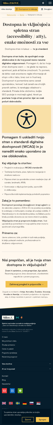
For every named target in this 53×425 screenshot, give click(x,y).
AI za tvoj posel (8, 369)
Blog (4, 380)
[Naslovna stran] (11, 3)
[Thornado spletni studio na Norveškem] (22, 318)
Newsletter (6, 384)
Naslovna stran (11, 15)
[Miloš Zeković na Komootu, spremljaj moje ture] (20, 390)
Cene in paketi (8, 349)
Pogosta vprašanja (9, 353)
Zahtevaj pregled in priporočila (25, 284)
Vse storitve (7, 364)
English (4, 403)
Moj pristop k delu (9, 341)
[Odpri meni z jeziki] (43, 3)
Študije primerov (8, 345)
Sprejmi (42, 419)
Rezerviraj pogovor (9, 357)
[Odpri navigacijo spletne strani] (50, 3)
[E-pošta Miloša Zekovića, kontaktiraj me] (4, 390)
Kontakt (5, 376)
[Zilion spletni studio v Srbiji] (17, 318)
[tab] (26, 9)
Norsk (11, 403)
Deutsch (25, 403)
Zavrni (28, 419)
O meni (5, 337)
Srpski (38, 403)
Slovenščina (32, 403)
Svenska (18, 403)
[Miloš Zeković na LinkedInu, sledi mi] (12, 390)
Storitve (22, 15)
